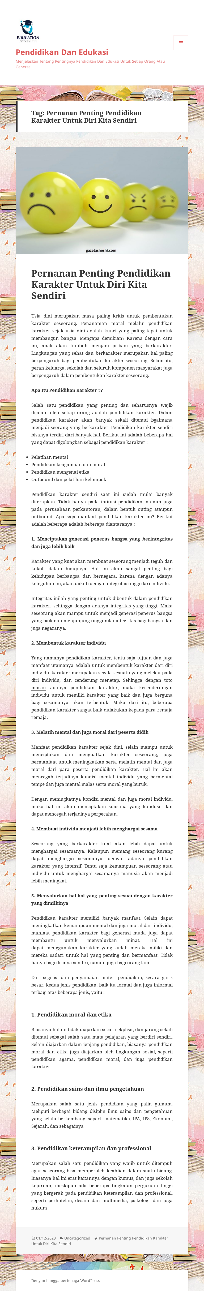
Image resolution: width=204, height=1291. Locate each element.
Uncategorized (77, 1238)
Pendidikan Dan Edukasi (62, 52)
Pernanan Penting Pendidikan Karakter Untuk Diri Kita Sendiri (101, 284)
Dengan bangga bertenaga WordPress (65, 1280)
